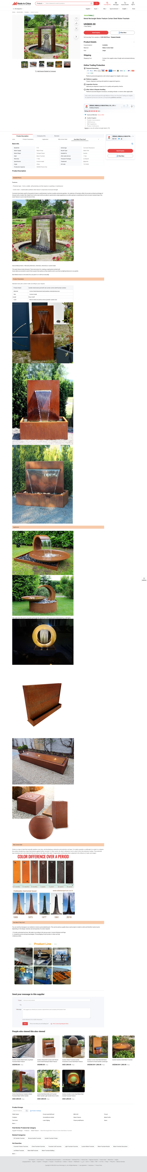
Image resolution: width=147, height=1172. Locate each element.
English (33, 1161)
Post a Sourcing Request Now (59, 1023)
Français (51, 1161)
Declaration (91, 1165)
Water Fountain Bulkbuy (48, 1150)
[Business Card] (132, 143)
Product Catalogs (36, 1111)
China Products (40, 1159)
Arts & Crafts (20, 12)
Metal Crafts (107, 1117)
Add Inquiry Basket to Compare (46, 71)
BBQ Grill (76, 1114)
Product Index (103, 1159)
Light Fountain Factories (71, 1146)
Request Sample (115, 37)
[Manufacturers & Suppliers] (21, 3)
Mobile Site (110, 1159)
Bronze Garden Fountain (34, 1138)
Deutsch (70, 1161)
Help (104, 9)
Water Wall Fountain (33, 1150)
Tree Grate (15, 1120)
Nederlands (76, 1161)
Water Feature (77, 1117)
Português (45, 1161)
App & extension (114, 9)
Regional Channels (93, 1159)
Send (25, 1023)
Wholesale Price (76, 1159)
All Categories (18, 9)
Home (13, 12)
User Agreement (83, 1165)
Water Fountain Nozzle (104, 1146)
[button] (98, 139)
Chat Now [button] (123, 32)
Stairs (105, 1120)
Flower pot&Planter (79, 1120)
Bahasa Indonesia (121, 1161)
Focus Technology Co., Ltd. (62, 1165)
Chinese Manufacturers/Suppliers (53, 1159)
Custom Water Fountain (87, 1146)
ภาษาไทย (101, 1161)
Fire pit (106, 1114)
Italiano (65, 1161)
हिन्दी (96, 1161)
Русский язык (58, 1161)
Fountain (27, 12)
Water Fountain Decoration (120, 1146)
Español (39, 1161)
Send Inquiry (96, 32)
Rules (133, 9)
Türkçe (106, 1161)
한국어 (87, 1161)
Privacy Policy (99, 1165)
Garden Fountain (34, 12)
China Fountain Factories (38, 1146)
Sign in (133, 4)
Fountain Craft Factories (54, 1146)
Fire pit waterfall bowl (48, 1114)
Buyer (95, 9)
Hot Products (32, 1159)
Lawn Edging (46, 1120)
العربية (82, 1161)
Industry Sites (84, 1159)
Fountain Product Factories (21, 1146)
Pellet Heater (15, 1114)
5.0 (113, 139)
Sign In (86, 128)
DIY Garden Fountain (19, 1138)
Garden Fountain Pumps (51, 1138)
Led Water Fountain (19, 1150)
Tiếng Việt (112, 1161)
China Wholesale (66, 1159)
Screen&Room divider (48, 1117)
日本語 (92, 1161)
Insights (116, 1159)
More (13, 1153)
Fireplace (14, 1117)
